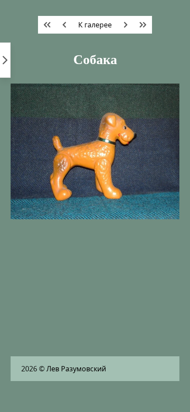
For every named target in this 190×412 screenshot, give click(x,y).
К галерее (95, 25)
